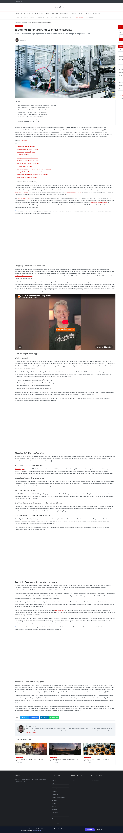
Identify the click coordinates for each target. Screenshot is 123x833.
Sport (72, 17)
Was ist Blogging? (24, 154)
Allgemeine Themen (37, 13)
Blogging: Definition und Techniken (27, 149)
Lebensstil (41, 17)
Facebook (35, 717)
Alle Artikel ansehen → (31, 732)
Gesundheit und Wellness (93, 13)
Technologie (79, 17)
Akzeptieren (89, 829)
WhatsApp (55, 717)
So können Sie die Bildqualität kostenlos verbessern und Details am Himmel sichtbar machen (64, 760)
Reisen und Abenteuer (61, 17)
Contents (24, 140)
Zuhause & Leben (89, 17)
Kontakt (73, 780)
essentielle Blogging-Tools (98, 202)
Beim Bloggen (19, 469)
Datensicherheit (59, 610)
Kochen (26, 17)
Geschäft (73, 13)
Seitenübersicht (95, 780)
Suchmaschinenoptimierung (24, 276)
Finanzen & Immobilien (51, 13)
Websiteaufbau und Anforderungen (28, 163)
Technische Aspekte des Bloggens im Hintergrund (32, 174)
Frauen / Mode (64, 13)
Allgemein (27, 13)
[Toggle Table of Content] (16, 144)
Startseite (19, 13)
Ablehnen (99, 829)
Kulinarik (33, 17)
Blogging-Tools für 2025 (24, 166)
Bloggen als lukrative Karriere (73, 192)
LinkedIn (45, 717)
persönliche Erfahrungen (22, 192)
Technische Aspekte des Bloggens (27, 161)
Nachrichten (49, 17)
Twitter (25, 717)
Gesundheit (81, 13)
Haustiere (19, 17)
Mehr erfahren (37, 830)
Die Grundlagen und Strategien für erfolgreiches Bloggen (34, 169)
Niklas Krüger (31, 726)
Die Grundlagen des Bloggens (26, 146)
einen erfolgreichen (23, 198)
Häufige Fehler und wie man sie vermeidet (30, 172)
